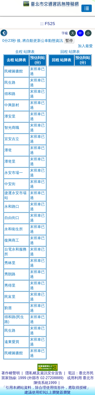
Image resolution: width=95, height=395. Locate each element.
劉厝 (8, 308)
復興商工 (11, 240)
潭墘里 (9, 161)
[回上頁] (4, 33)
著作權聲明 (10, 373)
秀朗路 (9, 274)
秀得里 (9, 285)
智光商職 (11, 128)
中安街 (9, 184)
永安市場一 (13, 173)
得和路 (9, 94)
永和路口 (11, 206)
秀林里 (9, 263)
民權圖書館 (13, 71)
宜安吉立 (11, 139)
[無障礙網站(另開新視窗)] (47, 370)
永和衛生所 (13, 229)
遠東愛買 (11, 342)
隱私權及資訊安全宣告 (43, 373)
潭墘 (8, 150)
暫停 (69, 41)
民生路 (9, 82)
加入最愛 (85, 46)
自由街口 (11, 218)
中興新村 (11, 105)
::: (42, 23)
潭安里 (9, 116)
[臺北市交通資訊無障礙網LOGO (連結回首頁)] (51, 5)
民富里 (9, 297)
